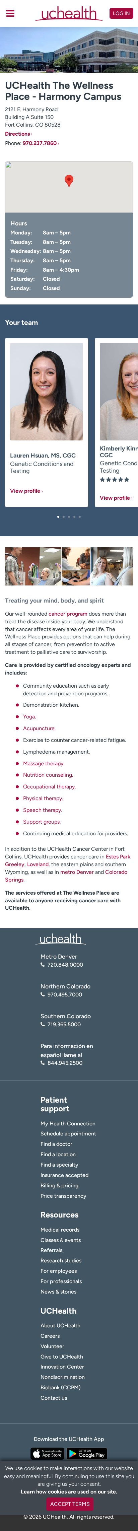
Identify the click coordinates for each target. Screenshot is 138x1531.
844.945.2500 (65, 1063)
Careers (50, 1336)
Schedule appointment (68, 1133)
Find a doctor (56, 1144)
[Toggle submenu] (10, 13)
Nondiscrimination (63, 1377)
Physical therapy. (43, 798)
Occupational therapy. (49, 786)
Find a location (58, 1154)
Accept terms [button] (70, 1504)
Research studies (61, 1260)
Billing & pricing (59, 1185)
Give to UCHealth (62, 1356)
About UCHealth (60, 1325)
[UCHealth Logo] (61, 938)
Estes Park (118, 856)
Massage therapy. (43, 763)
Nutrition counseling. (48, 775)
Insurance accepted (64, 1175)
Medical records (60, 1230)
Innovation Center (62, 1367)
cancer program (68, 614)
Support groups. (42, 822)
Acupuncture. (39, 728)
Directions (17, 134)
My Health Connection (68, 1123)
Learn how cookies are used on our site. (69, 1491)
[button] (58, 517)
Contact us (54, 1398)
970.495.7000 (65, 994)
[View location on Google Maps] (69, 187)
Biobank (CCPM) (61, 1387)
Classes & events (61, 1240)
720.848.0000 (65, 965)
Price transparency (63, 1196)
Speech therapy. (42, 810)
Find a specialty (59, 1165)
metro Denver (77, 872)
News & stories (58, 1292)
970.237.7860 (40, 143)
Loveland (38, 864)
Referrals (51, 1250)
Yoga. (29, 716)
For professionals (61, 1281)
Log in (121, 13)
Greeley (14, 864)
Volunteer (52, 1346)
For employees (59, 1271)
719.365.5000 (64, 1024)
